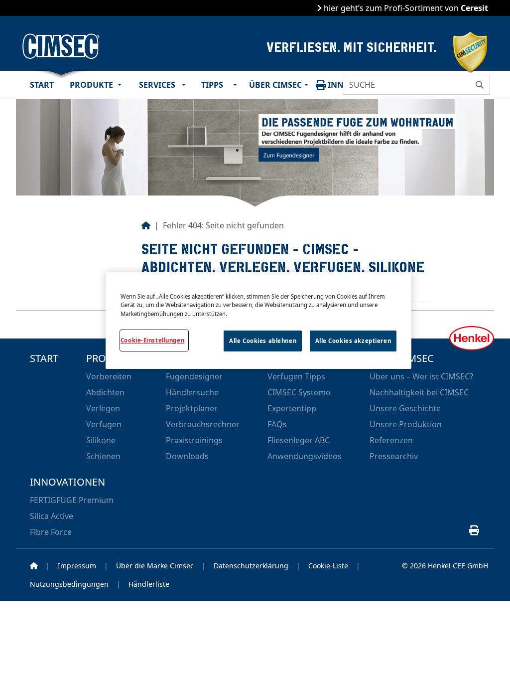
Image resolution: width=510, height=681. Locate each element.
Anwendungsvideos (304, 456)
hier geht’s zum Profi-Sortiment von (405, 7)
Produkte (91, 84)
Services (157, 84)
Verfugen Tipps (296, 376)
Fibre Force (51, 531)
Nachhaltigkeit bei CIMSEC (419, 392)
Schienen (103, 456)
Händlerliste (148, 584)
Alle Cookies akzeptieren (353, 340)
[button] (122, 85)
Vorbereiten (108, 376)
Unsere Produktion (406, 424)
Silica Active (51, 516)
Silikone (101, 440)
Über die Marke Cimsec (155, 565)
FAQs (277, 424)
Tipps (212, 84)
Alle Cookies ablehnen (262, 340)
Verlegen (103, 408)
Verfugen (104, 424)
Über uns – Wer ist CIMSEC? (421, 376)
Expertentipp (291, 408)
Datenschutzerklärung (251, 565)
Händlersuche (192, 392)
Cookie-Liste (328, 565)
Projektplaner (192, 408)
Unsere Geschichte (405, 408)
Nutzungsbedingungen (69, 584)
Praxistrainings (194, 440)
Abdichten (105, 392)
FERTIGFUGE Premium (72, 500)
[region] (258, 320)
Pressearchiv (394, 456)
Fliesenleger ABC (298, 440)
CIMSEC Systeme (298, 392)
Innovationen (67, 481)
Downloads (187, 456)
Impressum (77, 565)
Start (42, 84)
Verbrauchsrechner (203, 424)
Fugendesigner (194, 376)
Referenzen (391, 440)
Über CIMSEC (274, 84)
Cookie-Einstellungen (152, 340)
